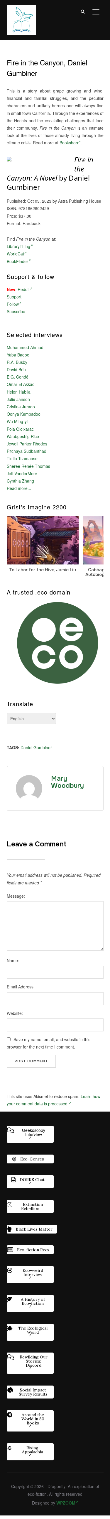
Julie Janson (18, 399)
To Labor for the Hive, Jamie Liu (42, 570)
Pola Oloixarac (20, 429)
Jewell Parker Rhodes (27, 444)
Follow (13, 304)
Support (14, 297)
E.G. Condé (17, 377)
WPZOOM (65, 1503)
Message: (16, 896)
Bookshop (69, 143)
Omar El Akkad (21, 384)
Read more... (19, 488)
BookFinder (17, 261)
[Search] (83, 11)
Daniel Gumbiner (36, 747)
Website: (15, 1013)
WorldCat (15, 254)
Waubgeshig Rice (23, 436)
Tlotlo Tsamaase (22, 458)
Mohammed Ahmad (25, 347)
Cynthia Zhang (20, 481)
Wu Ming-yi (17, 421)
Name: (13, 960)
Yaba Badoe (18, 355)
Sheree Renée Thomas (28, 466)
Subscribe (16, 311)
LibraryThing (18, 246)
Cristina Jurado (21, 407)
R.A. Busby (17, 362)
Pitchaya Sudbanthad (26, 451)
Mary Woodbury (67, 782)
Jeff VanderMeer (22, 473)
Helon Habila (19, 392)
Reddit (24, 289)
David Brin (16, 369)
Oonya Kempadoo (23, 414)
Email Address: (21, 987)
